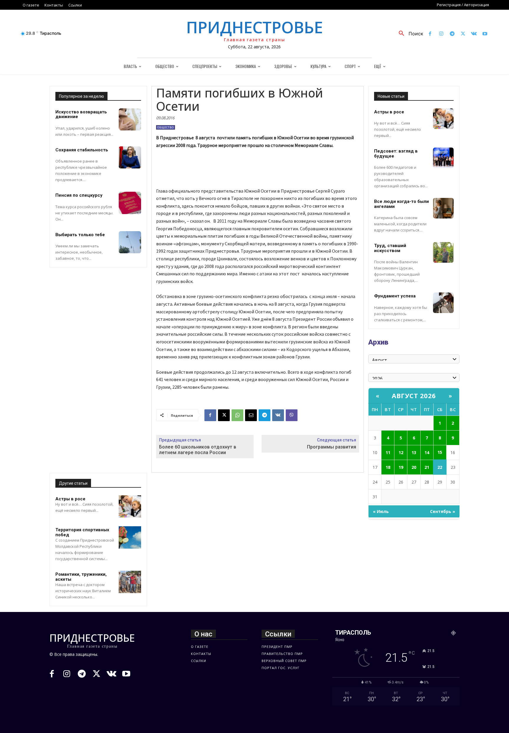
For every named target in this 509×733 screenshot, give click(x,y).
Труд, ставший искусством (390, 248)
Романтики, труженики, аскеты (81, 577)
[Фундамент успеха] (443, 302)
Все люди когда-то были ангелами (401, 204)
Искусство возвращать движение (81, 114)
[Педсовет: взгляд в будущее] (443, 158)
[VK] (278, 415)
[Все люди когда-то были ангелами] (443, 208)
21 (426, 467)
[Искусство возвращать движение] (130, 119)
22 (439, 467)
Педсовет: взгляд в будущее (396, 153)
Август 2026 (414, 395)
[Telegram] (452, 34)
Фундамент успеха (395, 296)
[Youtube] (485, 34)
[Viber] (292, 415)
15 (439, 452)
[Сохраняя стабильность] (130, 157)
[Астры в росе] (130, 506)
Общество (165, 127)
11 (388, 452)
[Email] (251, 415)
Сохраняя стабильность (81, 150)
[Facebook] (430, 34)
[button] (408, 34)
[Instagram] (441, 34)
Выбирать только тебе (80, 234)
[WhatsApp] (237, 415)
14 (426, 452)
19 (401, 467)
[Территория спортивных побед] (130, 537)
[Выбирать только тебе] (130, 242)
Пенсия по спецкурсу (79, 195)
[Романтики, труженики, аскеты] (130, 582)
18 (388, 467)
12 (401, 452)
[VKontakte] (474, 34)
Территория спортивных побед (82, 532)
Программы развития (331, 447)
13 (414, 452)
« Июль (381, 511)
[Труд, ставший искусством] (443, 252)
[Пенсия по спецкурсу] (130, 203)
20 (414, 467)
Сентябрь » (442, 511)
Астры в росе (70, 499)
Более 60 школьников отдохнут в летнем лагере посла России (197, 449)
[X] (463, 34)
